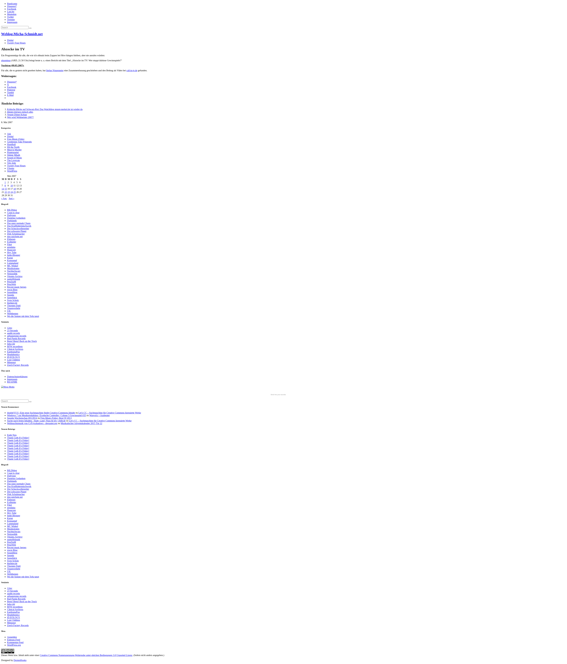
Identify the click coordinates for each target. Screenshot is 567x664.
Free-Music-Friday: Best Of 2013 (56, 418)
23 (9, 192)
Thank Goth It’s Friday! (18, 437)
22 (6, 192)
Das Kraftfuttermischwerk (19, 226)
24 (11, 192)
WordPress (12, 171)
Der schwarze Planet (16, 231)
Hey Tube (11, 252)
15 (6, 189)
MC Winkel (12, 265)
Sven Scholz (13, 300)
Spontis (10, 295)
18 (14, 189)
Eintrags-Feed (13, 639)
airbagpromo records (16, 336)
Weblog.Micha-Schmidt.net (22, 34)
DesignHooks (20, 660)
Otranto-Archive (14, 276)
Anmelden (12, 637)
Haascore (11, 250)
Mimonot (11, 362)
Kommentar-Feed (15, 642)
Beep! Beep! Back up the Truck (22, 341)
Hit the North (13, 147)
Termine (11, 19)
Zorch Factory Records (18, 365)
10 (11, 185)
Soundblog (12, 292)
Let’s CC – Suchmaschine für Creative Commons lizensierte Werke (109, 412)
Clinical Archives (15, 349)
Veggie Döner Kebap (17, 114)
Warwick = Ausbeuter (99, 415)
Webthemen (12, 313)
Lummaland (12, 263)
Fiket (9, 244)
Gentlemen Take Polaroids (19, 142)
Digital (10, 40)
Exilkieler (11, 242)
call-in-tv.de (131, 70)
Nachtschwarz (13, 271)
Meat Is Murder (14, 149)
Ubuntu (10, 168)
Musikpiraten (13, 268)
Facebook (11, 9)
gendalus (11, 247)
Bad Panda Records (16, 338)
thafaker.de (12, 303)
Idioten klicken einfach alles (20, 112)
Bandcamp (12, 3)
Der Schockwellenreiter (18, 228)
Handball (11, 144)
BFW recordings (15, 346)
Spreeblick (12, 297)
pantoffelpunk (13, 279)
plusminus (6, 60)
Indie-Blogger (13, 255)
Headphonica (13, 354)
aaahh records (13, 333)
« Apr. (4, 198)
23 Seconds (12, 330)
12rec (9, 328)
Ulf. (9, 311)
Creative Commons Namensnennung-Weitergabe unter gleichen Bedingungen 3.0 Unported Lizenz (86, 655)
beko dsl (11, 344)
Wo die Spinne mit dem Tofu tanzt (23, 316)
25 (14, 192)
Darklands (12, 220)
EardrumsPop (13, 352)
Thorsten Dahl (14, 305)
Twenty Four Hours (16, 43)
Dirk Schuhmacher (16, 234)
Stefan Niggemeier (54, 70)
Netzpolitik (12, 273)
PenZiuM (11, 281)
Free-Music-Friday (16, 139)
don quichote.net (15, 236)
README (12, 382)
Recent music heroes (16, 287)
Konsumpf (12, 260)
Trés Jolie (11, 163)
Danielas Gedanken (16, 218)
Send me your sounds (278, 394)
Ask (9, 134)
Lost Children (13, 359)
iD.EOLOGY (13, 357)
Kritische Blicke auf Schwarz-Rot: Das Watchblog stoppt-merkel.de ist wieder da (45, 109)
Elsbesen (11, 239)
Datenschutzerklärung (17, 376)
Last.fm (10, 11)
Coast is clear (13, 212)
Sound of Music (14, 157)
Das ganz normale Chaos (18, 223)
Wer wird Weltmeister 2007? (20, 117)
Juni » (11, 198)
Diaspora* (12, 6)
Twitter (10, 17)
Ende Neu (12, 435)
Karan (10, 258)
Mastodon (11, 14)
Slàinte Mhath (13, 155)
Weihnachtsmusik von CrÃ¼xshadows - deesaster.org (32, 423)
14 (3, 189)
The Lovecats (13, 160)
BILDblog (12, 210)
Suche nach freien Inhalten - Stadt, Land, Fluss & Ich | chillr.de (36, 420)
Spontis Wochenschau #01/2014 (22, 418)
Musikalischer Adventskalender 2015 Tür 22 (81, 423)
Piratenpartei (13, 152)
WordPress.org (14, 645)
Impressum (12, 22)
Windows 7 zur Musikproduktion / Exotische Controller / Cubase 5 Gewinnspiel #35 (46, 415)
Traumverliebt (13, 308)
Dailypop (11, 215)
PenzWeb (11, 284)
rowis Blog (12, 289)
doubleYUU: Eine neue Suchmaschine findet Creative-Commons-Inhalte (41, 412)
